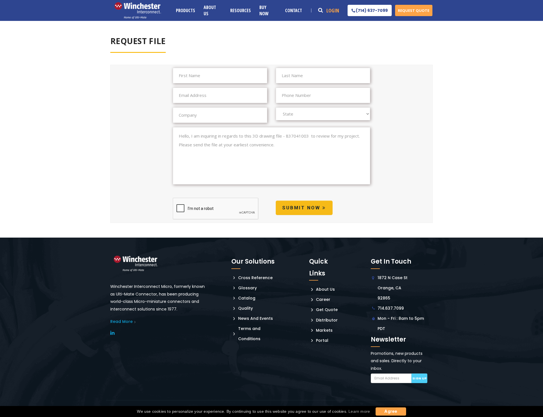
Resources (240, 10)
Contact (293, 10)
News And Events (255, 318)
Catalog (246, 298)
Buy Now (264, 10)
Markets (324, 330)
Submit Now (302, 207)
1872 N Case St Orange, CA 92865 (393, 288)
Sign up (419, 378)
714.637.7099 (391, 308)
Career (323, 299)
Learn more (359, 411)
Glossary (247, 288)
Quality (245, 308)
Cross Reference (255, 278)
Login (332, 10)
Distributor (327, 320)
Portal (322, 340)
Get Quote (327, 309)
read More (121, 321)
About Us (210, 10)
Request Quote (413, 10)
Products (185, 10)
